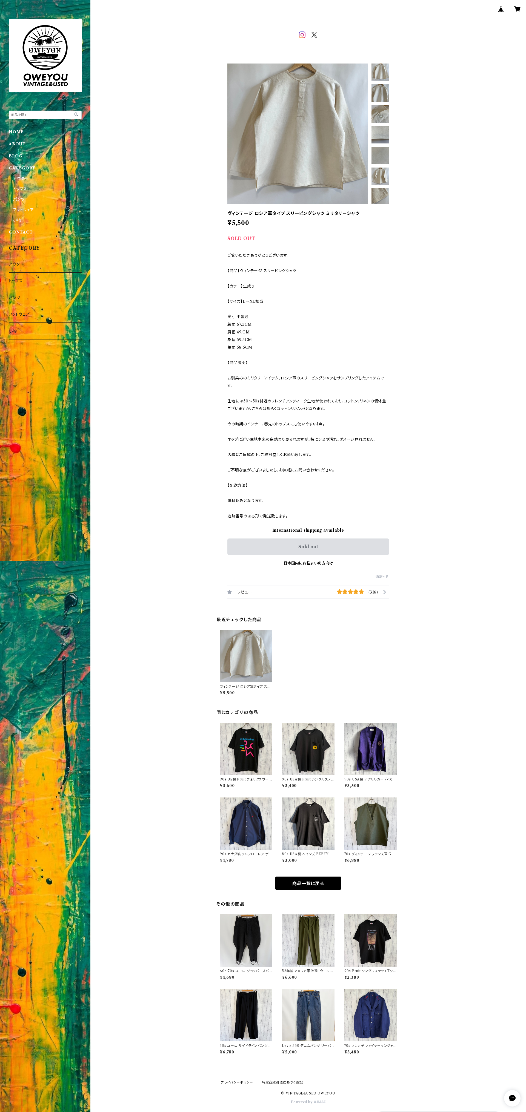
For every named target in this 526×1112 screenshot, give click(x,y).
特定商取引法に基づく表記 (282, 1082)
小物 (17, 220)
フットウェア (23, 209)
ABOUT (17, 144)
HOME (16, 131)
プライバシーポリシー (237, 1082)
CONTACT (21, 232)
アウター (20, 178)
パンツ (18, 199)
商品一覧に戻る (308, 883)
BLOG (15, 156)
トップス (20, 188)
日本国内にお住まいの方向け (308, 563)
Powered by (302, 1102)
